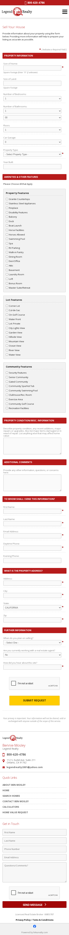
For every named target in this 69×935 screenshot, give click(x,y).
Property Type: (10, 149)
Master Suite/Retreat (19, 287)
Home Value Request (15, 812)
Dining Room (15, 256)
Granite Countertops (19, 199)
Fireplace (13, 207)
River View (14, 350)
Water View (14, 354)
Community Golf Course (21, 403)
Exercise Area (16, 399)
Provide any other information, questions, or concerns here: (31, 471)
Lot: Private (14, 323)
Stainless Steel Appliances (22, 203)
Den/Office (14, 261)
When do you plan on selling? (18, 638)
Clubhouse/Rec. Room (20, 394)
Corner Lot (14, 305)
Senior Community (18, 377)
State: (6, 603)
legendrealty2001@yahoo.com (25, 767)
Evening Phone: (11, 555)
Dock (11, 221)
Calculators (11, 806)
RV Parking (14, 247)
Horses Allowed (17, 234)
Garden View (15, 332)
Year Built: (8, 162)
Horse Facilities (16, 230)
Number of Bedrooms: (14, 94)
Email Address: (11, 531)
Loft (11, 278)
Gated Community (18, 381)
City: (5, 590)
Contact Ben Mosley (16, 801)
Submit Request (34, 700)
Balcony (13, 216)
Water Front (15, 319)
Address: (7, 578)
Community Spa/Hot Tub (21, 386)
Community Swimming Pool (23, 390)
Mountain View (16, 341)
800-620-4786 (35, 2)
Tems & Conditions (42, 919)
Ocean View (15, 345)
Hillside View (15, 336)
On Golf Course (17, 314)
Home (6, 790)
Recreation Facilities (19, 408)
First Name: (9, 506)
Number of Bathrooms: (15, 106)
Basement (14, 270)
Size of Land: (10, 78)
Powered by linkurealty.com (34, 932)
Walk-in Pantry (16, 252)
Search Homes (11, 795)
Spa (11, 243)
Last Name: (9, 519)
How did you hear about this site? (20, 662)
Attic (11, 265)
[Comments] (34, 882)
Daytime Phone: (11, 543)
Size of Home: (10, 63)
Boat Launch (15, 225)
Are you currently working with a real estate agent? (29, 650)
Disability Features (18, 212)
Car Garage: (9, 137)
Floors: (6, 125)
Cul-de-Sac (14, 310)
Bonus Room (15, 283)
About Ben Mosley (14, 784)
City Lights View (17, 328)
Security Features (18, 372)
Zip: (5, 615)
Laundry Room (16, 274)
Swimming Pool (17, 238)
